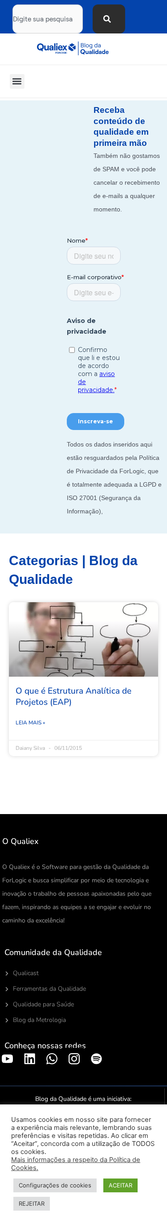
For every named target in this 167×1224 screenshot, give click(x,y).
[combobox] (47, 18)
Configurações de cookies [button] (55, 1185)
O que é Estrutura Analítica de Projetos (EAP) (73, 696)
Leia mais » (30, 722)
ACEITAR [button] (120, 1185)
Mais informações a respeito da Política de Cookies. (75, 1164)
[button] (17, 81)
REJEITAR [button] (32, 1203)
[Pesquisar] (109, 18)
